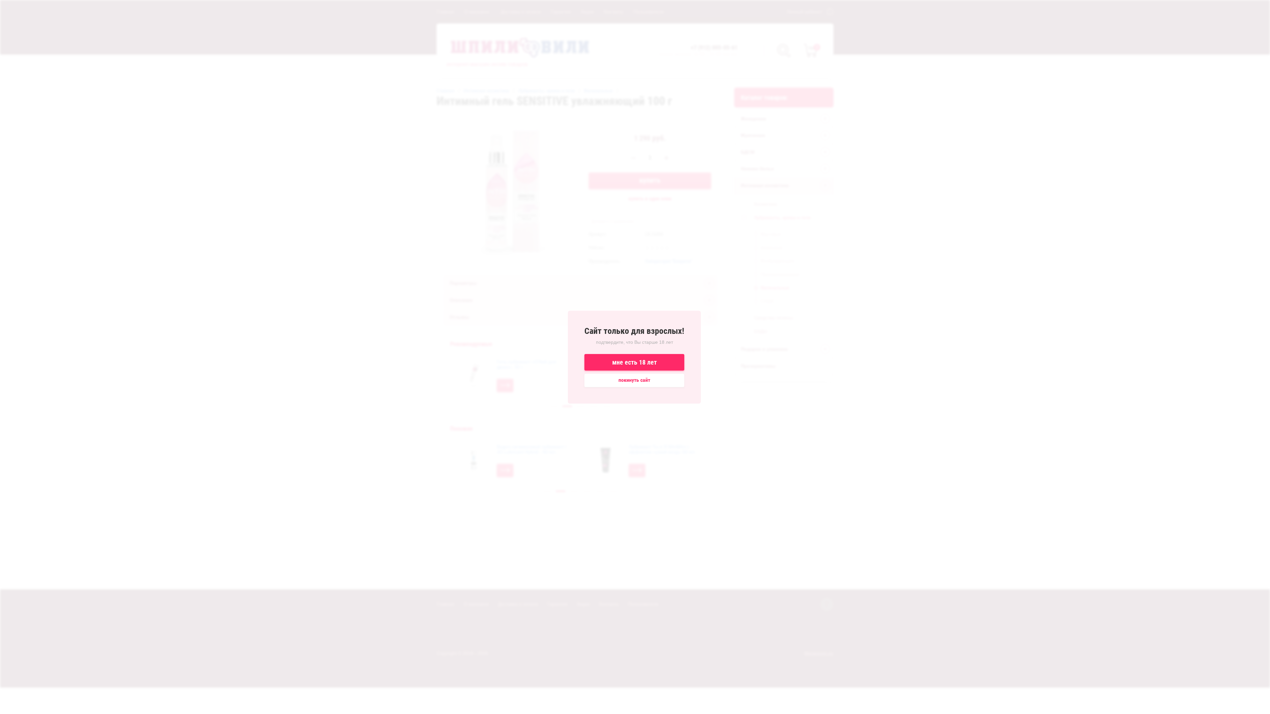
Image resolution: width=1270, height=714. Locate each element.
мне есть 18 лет (634, 362)
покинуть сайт (634, 380)
